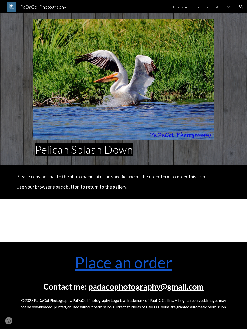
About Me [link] (224, 7)
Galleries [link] (175, 7)
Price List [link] (202, 7)
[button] (241, 7)
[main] (123, 149)
